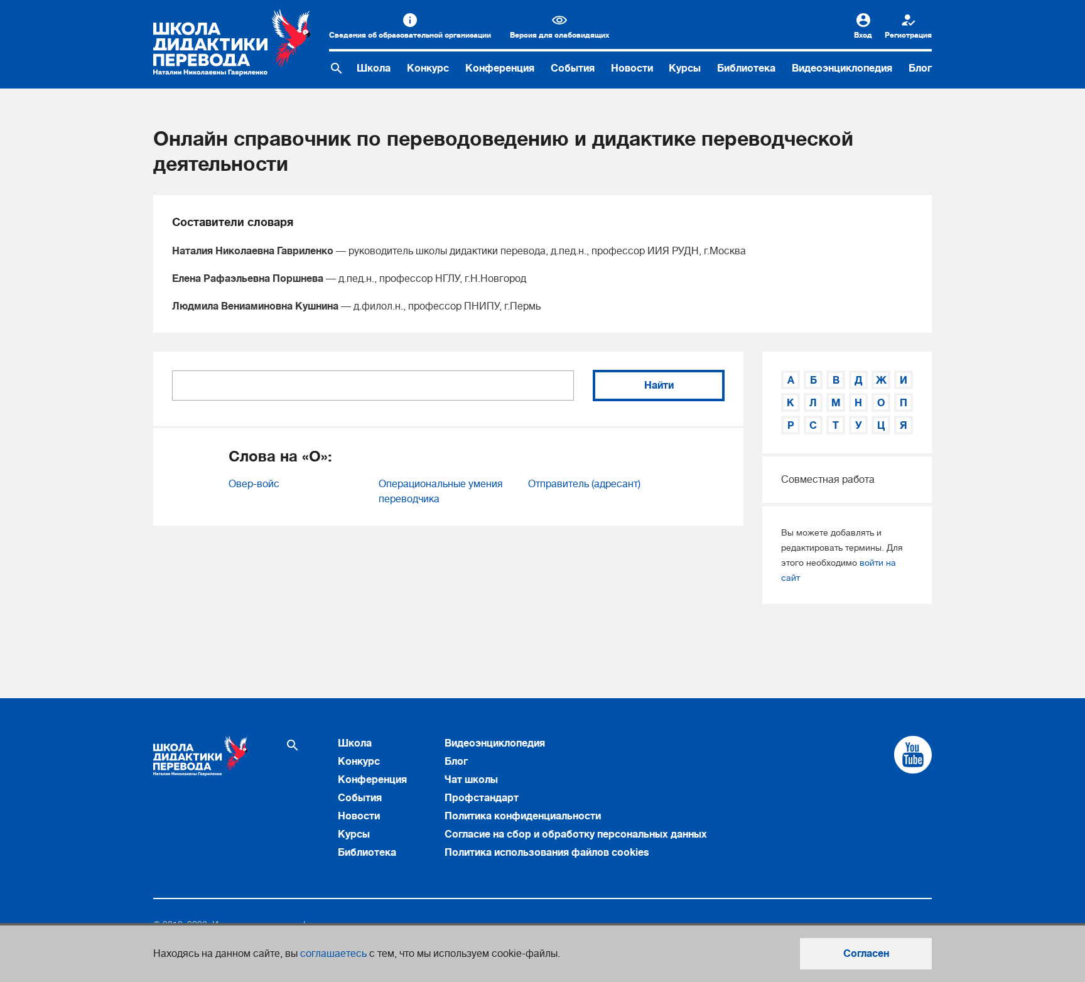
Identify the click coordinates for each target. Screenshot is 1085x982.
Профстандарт (482, 798)
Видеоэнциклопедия (842, 68)
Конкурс (428, 68)
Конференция (499, 68)
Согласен (866, 953)
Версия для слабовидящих (559, 35)
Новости (632, 68)
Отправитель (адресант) (584, 484)
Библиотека (746, 68)
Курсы (685, 68)
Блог (920, 68)
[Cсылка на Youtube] (913, 755)
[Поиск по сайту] (336, 68)
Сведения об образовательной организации (410, 35)
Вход (863, 35)
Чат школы (471, 779)
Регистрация (908, 35)
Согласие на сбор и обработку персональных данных (576, 834)
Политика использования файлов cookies (547, 852)
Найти (659, 385)
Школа (374, 68)
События (573, 68)
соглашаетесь (333, 953)
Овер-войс (254, 484)
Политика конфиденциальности (523, 816)
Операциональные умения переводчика (441, 491)
